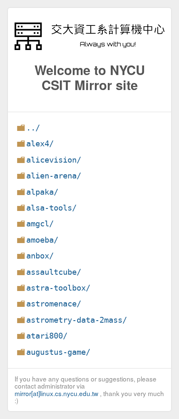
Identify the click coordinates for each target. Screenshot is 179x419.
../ (33, 128)
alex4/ (40, 143)
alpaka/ (42, 192)
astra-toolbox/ (58, 288)
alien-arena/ (53, 176)
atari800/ (46, 336)
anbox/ (40, 256)
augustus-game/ (58, 352)
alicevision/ (53, 160)
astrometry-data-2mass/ (76, 320)
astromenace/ (53, 304)
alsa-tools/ (51, 208)
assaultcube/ (53, 272)
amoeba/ (42, 240)
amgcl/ (40, 223)
